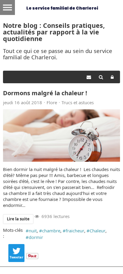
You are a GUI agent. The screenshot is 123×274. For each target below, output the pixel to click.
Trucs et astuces (77, 102)
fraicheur (75, 231)
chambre (51, 231)
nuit (33, 231)
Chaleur (97, 231)
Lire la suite (18, 219)
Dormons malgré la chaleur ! (45, 93)
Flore (52, 102)
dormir (36, 237)
